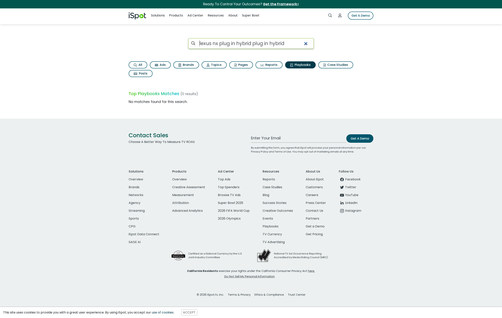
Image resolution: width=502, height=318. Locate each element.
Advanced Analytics (187, 210)
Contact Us (314, 210)
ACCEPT (189, 312)
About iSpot (315, 179)
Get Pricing (314, 234)
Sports (134, 218)
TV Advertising (274, 242)
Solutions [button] (158, 15)
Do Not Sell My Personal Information (249, 276)
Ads (162, 65)
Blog (266, 195)
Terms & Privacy (239, 295)
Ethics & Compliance (269, 295)
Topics (216, 65)
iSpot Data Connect (144, 234)
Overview (136, 179)
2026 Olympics (229, 218)
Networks (136, 195)
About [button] (233, 15)
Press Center (316, 203)
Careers (312, 195)
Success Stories (274, 203)
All (140, 65)
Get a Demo (315, 226)
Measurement (183, 195)
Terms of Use (283, 151)
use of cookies (163, 312)
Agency (134, 203)
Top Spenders (228, 187)
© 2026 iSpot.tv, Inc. (210, 295)
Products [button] (176, 15)
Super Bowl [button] (250, 15)
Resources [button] (216, 15)
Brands (188, 65)
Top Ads (224, 179)
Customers (314, 187)
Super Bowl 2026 (230, 203)
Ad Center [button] (195, 15)
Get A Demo (360, 15)
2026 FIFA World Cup (234, 210)
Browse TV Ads (229, 195)
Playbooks (302, 65)
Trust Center (297, 295)
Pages (242, 65)
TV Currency (272, 234)
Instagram (353, 210)
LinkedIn (351, 203)
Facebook (353, 179)
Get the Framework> (281, 4)
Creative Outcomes (278, 210)
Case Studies (337, 65)
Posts (142, 73)
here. (311, 271)
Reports (271, 65)
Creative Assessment (188, 187)
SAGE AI (135, 242)
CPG (132, 226)
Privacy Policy (259, 151)
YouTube (351, 195)
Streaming (137, 210)
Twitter (350, 187)
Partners (312, 218)
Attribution (180, 203)
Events (268, 218)
